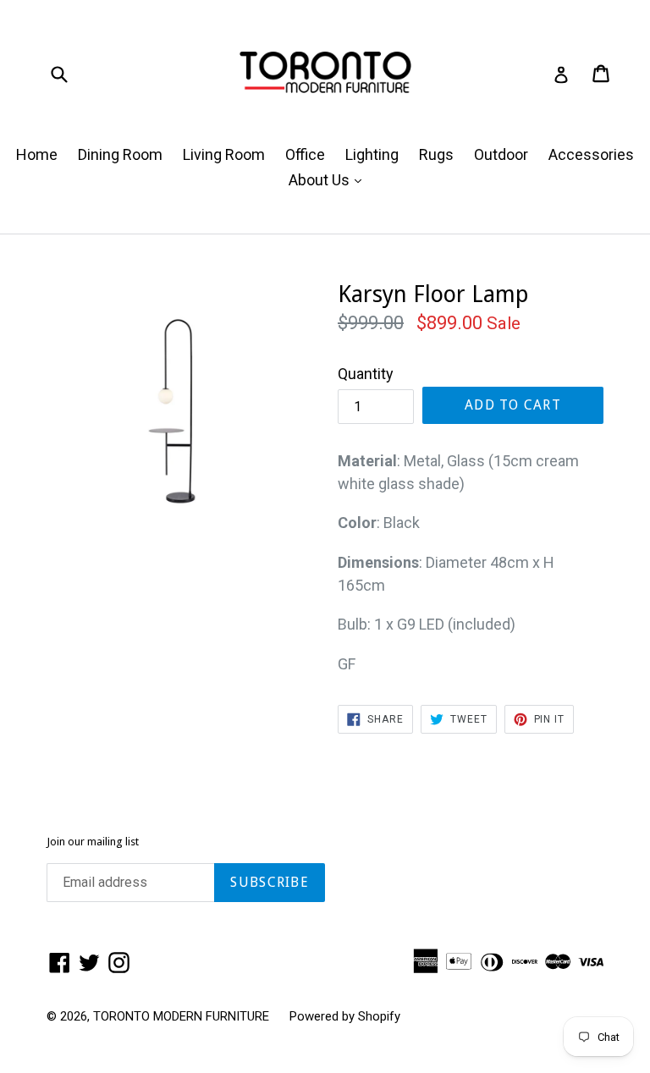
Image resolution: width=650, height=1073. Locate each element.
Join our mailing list (93, 841)
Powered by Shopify (344, 1016)
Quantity (366, 373)
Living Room (224, 154)
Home (37, 154)
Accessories (591, 154)
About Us (329, 179)
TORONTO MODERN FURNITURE (181, 1016)
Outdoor (501, 154)
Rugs (436, 154)
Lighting (372, 154)
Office (305, 154)
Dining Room (120, 154)
